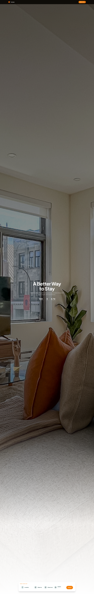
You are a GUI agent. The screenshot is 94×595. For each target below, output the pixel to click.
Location (27, 587)
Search (69, 587)
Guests (59, 586)
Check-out (50, 587)
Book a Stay (82, 2)
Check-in (40, 587)
